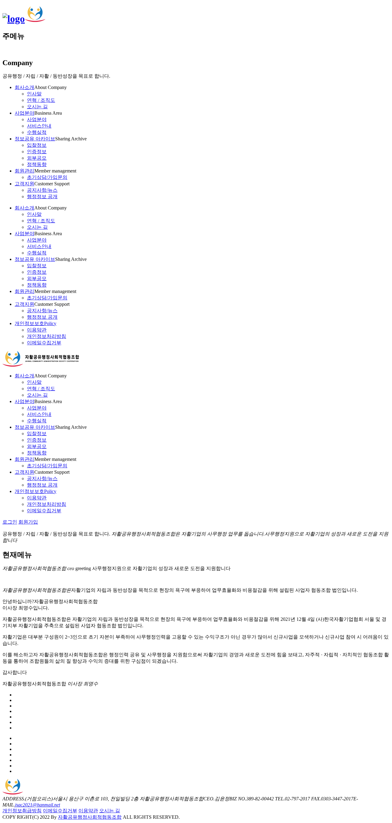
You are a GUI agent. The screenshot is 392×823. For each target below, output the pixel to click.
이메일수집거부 (60, 810)
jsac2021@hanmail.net (37, 804)
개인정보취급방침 (22, 810)
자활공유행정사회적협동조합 (90, 817)
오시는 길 (109, 810)
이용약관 (88, 810)
